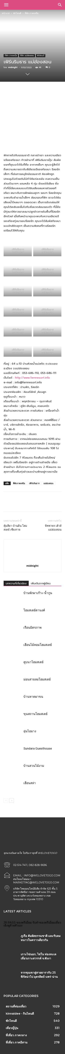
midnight (13, 67)
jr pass (10, 922)
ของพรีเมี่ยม (24, 922)
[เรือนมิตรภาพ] (13, 632)
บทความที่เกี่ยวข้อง (16, 583)
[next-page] (11, 800)
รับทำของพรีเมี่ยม (43, 922)
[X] (27, 94)
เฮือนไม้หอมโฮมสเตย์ (37, 645)
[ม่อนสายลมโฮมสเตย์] (13, 683)
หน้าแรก (6, 13)
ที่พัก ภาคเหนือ (31, 13)
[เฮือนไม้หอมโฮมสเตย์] (13, 649)
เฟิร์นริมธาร (34, 483)
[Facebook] (18, 94)
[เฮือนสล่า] (13, 787)
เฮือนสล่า (29, 783)
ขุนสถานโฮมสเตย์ (35, 714)
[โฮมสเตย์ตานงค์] (13, 614)
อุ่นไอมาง (29, 731)
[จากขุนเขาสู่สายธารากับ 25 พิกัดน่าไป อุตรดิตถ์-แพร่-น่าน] (11, 976)
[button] (6, 5)
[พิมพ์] (57, 503)
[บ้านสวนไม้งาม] (13, 770)
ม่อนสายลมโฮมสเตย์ (37, 679)
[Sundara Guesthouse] (13, 752)
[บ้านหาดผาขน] (13, 701)
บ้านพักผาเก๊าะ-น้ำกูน (37, 593)
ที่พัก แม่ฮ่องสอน (27, 55)
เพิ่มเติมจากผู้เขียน (41, 583)
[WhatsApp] (43, 94)
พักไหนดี (17, 13)
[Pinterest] (35, 94)
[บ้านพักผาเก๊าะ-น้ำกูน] (13, 597)
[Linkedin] (51, 94)
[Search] (60, 5)
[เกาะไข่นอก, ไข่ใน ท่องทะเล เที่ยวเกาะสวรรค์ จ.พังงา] (11, 958)
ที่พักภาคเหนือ (19, 483)
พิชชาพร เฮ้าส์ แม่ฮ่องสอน (53, 527)
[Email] (60, 94)
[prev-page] (6, 800)
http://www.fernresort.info (32, 378)
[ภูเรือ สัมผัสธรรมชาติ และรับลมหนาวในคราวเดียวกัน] (11, 939)
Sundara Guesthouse (37, 748)
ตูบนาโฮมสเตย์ (33, 662)
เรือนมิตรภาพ (32, 627)
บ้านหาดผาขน (33, 696)
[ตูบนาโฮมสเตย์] (13, 666)
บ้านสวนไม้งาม (33, 766)
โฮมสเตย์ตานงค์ (34, 610)
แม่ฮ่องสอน (48, 483)
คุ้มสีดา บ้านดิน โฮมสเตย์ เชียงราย (15, 527)
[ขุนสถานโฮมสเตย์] (13, 718)
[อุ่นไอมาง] (13, 735)
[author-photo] (32, 561)
